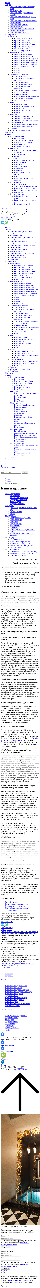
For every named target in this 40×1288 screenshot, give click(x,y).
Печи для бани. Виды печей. (25, 160)
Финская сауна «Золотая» (24, 56)
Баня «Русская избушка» (23, 39)
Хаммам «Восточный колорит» (26, 90)
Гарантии (9, 976)
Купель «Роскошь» (21, 104)
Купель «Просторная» (22, 110)
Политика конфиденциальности (19, 1280)
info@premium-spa (7, 1045)
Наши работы (10, 35)
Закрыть (4, 1270)
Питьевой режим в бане (23, 204)
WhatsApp (4, 1059)
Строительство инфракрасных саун (23, 21)
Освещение (18, 164)
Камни (16, 156)
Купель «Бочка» (20, 108)
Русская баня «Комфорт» (23, 43)
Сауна (16, 68)
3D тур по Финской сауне (24, 66)
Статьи (8, 134)
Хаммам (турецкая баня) (23, 140)
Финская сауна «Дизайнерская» (26, 58)
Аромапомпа (19, 168)
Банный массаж (20, 184)
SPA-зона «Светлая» (22, 118)
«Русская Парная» (21, 49)
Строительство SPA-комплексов (22, 29)
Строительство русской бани (16, 986)
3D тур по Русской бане (23, 51)
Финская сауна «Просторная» (25, 64)
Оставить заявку (7, 928)
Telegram (4, 1065)
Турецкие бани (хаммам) (19, 74)
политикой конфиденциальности (15, 1244)
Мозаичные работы (17, 31)
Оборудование (15, 158)
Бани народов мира (17, 136)
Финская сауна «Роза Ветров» (25, 62)
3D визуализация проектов (20, 130)
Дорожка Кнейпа (11, 996)
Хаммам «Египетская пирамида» (22, 87)
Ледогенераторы (20, 166)
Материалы (14, 148)
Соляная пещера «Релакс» (24, 126)
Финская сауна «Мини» (23, 54)
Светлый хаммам (20, 94)
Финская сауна (19, 144)
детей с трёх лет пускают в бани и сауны (19, 739)
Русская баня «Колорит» (23, 47)
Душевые (13, 128)
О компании (5, 968)
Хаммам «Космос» (21, 82)
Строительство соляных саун (16, 998)
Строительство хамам (13, 988)
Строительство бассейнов (19, 33)
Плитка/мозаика (20, 154)
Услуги (8, 5)
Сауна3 (17, 72)
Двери (16, 176)
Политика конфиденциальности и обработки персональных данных (18, 965)
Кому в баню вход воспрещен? (25, 190)
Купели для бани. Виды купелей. (22, 530)
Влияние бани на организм (24, 188)
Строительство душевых (19, 25)
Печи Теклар (14, 259)
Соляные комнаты (17, 122)
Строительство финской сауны (17, 990)
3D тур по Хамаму (21, 100)
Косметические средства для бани (22, 554)
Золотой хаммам (20, 92)
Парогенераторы (20, 162)
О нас (7, 3)
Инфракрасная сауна (22, 146)
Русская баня (19, 138)
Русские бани (15, 37)
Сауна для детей (20, 192)
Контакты (9, 132)
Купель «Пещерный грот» (24, 106)
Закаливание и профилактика (25, 186)
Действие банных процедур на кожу (23, 552)
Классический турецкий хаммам (26, 96)
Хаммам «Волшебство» (23, 84)
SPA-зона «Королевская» (23, 116)
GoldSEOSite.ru (21, 1069)
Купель (17, 112)
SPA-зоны (13, 114)
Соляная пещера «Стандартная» (26, 124)
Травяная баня (15, 23)
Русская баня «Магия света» (25, 45)
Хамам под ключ (16, 11)
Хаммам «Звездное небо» (23, 98)
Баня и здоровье (16, 182)
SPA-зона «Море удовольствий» (26, 120)
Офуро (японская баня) (23, 142)
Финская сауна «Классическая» (26, 60)
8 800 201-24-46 (7, 218)
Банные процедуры (17, 194)
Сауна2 (17, 70)
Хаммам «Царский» (21, 76)
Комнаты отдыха (16, 27)
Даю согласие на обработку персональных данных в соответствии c (18, 1242)
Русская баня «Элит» (22, 41)
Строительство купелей (14, 994)
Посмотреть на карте (9, 216)
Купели (12, 102)
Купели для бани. (12, 1028)
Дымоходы (18, 170)
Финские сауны (16, 53)
